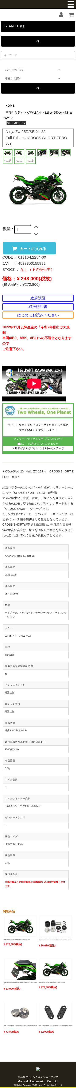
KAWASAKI (34, 112)
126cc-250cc (53, 112)
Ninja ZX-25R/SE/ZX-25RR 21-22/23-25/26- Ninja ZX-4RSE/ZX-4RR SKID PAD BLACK (55, 940)
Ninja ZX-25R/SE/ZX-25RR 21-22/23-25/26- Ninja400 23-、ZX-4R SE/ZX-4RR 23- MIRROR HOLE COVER (55, 1026)
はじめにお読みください (38, 315)
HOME (9, 105)
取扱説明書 (38, 307)
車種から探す (14, 112)
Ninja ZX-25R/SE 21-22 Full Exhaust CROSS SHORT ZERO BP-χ (52, 982)
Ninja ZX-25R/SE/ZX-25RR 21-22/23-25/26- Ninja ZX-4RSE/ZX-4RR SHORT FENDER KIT (20, 983)
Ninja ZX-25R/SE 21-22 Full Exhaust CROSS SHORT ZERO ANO (17, 939)
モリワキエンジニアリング (38, 4)
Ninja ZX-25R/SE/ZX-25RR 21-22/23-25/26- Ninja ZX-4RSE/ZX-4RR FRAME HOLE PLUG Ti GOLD (20, 1026)
